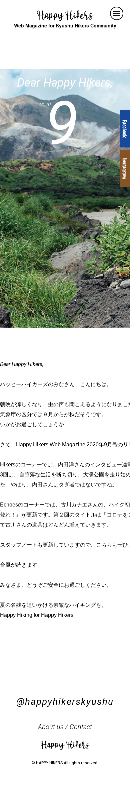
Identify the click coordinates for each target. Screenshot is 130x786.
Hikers (7, 464)
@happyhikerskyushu (65, 701)
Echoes (9, 505)
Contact (81, 727)
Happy (65, 15)
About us (51, 727)
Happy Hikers (65, 744)
